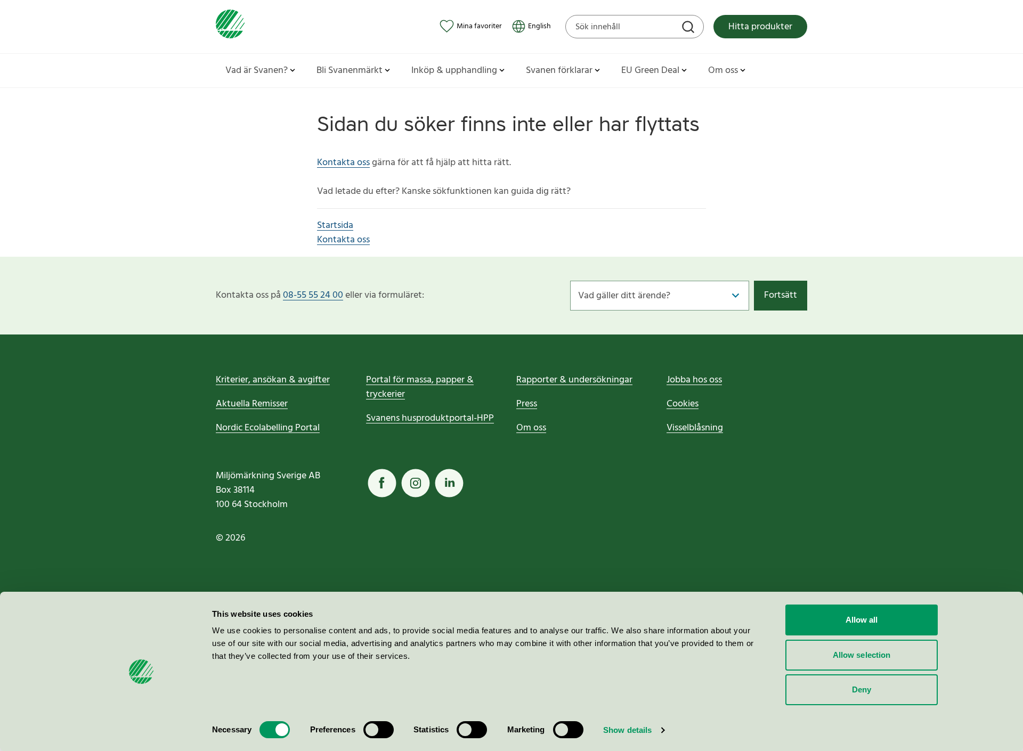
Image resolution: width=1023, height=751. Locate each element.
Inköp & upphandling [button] (454, 70)
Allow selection (862, 654)
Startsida (335, 225)
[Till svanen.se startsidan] (230, 26)
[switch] (378, 729)
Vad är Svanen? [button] (256, 70)
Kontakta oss (343, 162)
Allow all (862, 619)
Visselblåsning (695, 428)
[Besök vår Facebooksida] (382, 483)
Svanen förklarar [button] (559, 70)
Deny (861, 689)
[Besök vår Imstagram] (415, 483)
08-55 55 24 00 (313, 295)
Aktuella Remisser (252, 404)
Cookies (683, 404)
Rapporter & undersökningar (574, 380)
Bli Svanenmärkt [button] (349, 70)
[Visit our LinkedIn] (449, 483)
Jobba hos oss (694, 380)
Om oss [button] (723, 70)
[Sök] (689, 28)
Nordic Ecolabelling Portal (268, 428)
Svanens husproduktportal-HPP (430, 418)
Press (526, 404)
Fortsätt (780, 295)
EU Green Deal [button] (650, 70)
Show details (627, 729)
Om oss (531, 428)
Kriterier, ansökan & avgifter (273, 380)
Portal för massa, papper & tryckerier (420, 387)
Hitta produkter (760, 27)
